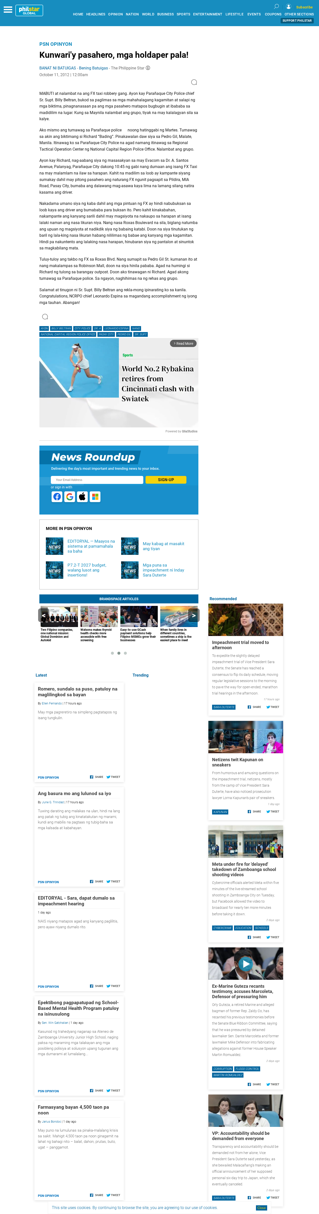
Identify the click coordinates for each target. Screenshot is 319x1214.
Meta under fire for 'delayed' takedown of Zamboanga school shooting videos (244, 869)
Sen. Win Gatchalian (55, 1023)
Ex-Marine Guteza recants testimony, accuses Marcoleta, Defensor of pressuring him (242, 991)
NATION (132, 14)
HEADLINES (95, 14)
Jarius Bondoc (51, 1121)
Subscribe (304, 7)
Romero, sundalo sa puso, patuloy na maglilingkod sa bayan (77, 691)
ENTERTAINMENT (207, 14)
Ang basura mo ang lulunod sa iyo (74, 793)
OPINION (115, 14)
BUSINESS (165, 14)
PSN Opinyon (55, 44)
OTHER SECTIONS (299, 14)
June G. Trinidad (53, 802)
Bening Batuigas (93, 68)
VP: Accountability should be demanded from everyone (241, 1136)
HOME (78, 14)
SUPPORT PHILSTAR (297, 20)
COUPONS (273, 14)
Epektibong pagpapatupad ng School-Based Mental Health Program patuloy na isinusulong (78, 1008)
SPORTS (183, 14)
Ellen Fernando (52, 703)
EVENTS (254, 14)
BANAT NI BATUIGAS (57, 68)
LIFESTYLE (234, 14)
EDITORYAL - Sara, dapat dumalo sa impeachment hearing (76, 901)
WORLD (148, 14)
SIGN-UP (166, 479)
